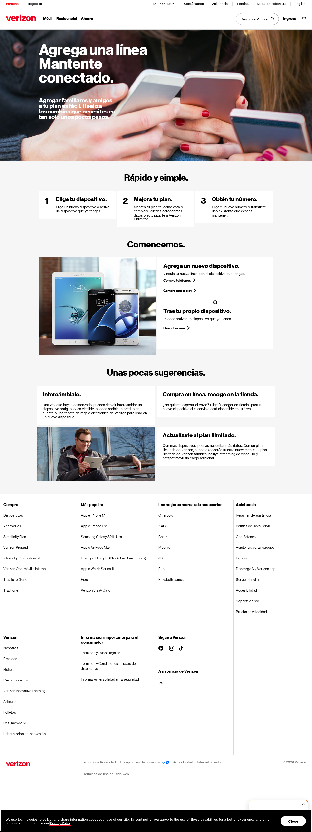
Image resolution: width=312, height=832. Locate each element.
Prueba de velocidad (251, 612)
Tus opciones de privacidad (141, 762)
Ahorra (87, 18)
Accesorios (12, 526)
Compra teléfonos (177, 280)
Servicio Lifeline (248, 579)
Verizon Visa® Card (95, 590)
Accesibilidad (246, 590)
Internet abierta (209, 762)
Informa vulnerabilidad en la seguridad (110, 679)
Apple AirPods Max (96, 547)
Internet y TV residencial (21, 558)
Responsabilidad (16, 680)
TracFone (10, 590)
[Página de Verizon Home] (21, 17)
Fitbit (162, 569)
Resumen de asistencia (253, 515)
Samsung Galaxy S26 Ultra (101, 537)
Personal (12, 4)
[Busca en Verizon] (257, 19)
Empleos (10, 659)
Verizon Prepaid (15, 547)
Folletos (9, 712)
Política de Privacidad (99, 762)
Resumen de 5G (15, 723)
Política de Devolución (253, 526)
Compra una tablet (177, 290)
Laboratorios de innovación (24, 734)
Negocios (35, 4)
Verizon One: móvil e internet (25, 569)
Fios (84, 579)
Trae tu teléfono (15, 579)
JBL (161, 558)
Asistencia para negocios (255, 547)
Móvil (47, 18)
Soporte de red (247, 601)
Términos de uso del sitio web (106, 774)
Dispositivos (13, 515)
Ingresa (242, 558)
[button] (278, 808)
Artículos (10, 702)
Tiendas (242, 4)
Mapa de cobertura (271, 4)
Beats (162, 537)
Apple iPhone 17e (94, 526)
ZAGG (163, 526)
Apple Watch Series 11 (97, 569)
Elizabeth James (171, 579)
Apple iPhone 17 (93, 515)
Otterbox (165, 515)
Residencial (66, 18)
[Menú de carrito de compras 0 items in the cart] (303, 18)
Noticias (9, 669)
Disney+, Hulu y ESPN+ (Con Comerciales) (113, 558)
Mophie (164, 547)
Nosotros (10, 648)
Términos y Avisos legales (100, 653)
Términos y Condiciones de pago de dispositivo (108, 666)
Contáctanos (194, 4)
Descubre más (174, 328)
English (299, 4)
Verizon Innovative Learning (24, 691)
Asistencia (220, 4)
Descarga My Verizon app (256, 569)
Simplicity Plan (14, 537)
